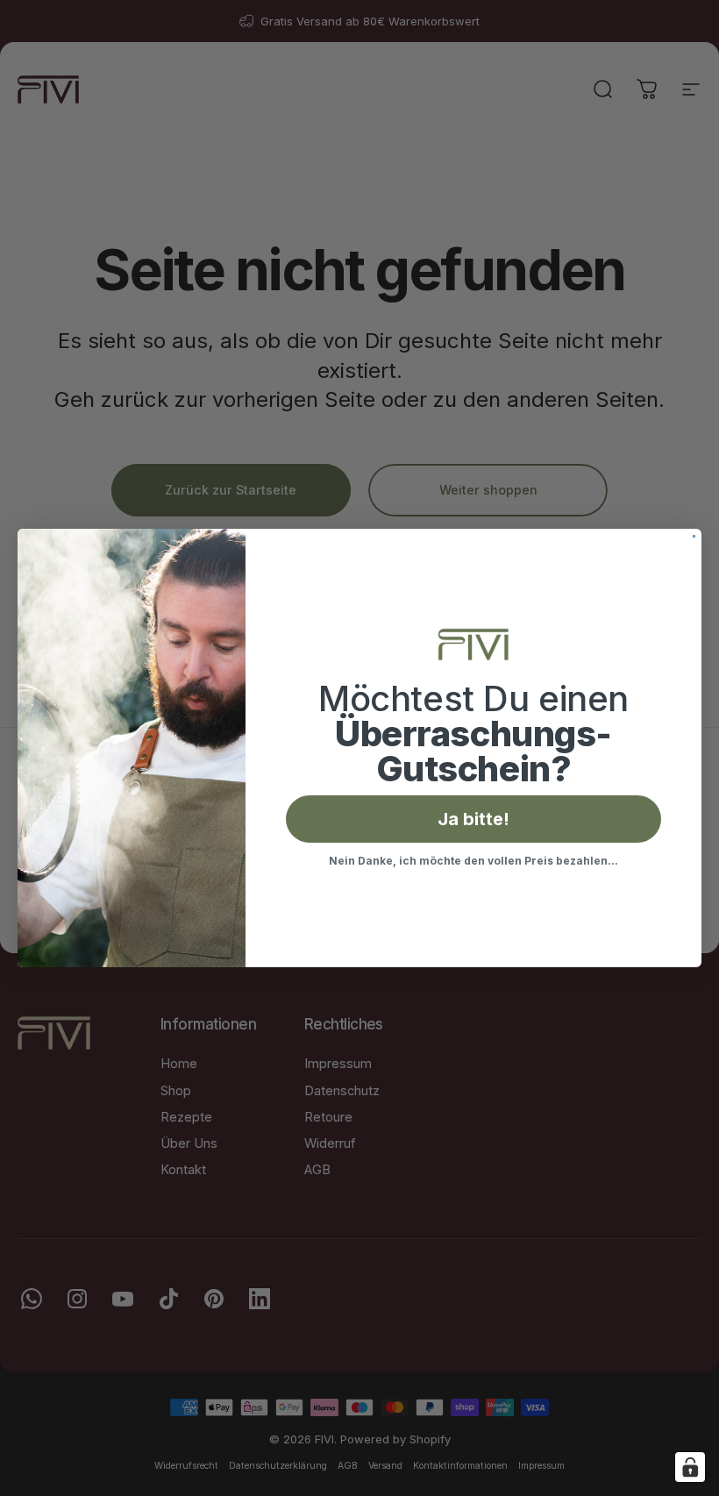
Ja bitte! (473, 819)
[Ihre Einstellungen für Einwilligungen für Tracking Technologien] (690, 1467)
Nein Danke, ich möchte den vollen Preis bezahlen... (473, 860)
